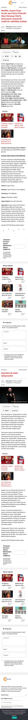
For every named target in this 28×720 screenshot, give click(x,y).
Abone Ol (19, 251)
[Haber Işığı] (12, 2)
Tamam (14, 717)
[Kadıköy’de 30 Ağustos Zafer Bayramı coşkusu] (21, 120)
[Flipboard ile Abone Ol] (16, 52)
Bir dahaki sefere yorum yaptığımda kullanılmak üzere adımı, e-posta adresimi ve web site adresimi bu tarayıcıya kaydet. (14, 357)
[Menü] (2, 2)
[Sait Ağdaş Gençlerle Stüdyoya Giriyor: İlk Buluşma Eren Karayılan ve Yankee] (7, 307)
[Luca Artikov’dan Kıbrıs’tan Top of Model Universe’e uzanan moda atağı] (7, 137)
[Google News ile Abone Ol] (6, 52)
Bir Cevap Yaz (7, 322)
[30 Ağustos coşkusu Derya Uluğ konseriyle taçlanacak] (7, 120)
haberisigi (8, 26)
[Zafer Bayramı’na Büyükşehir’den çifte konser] (20, 291)
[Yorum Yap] (12, 56)
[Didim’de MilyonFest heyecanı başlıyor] (20, 307)
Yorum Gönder (7, 362)
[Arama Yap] (25, 2)
